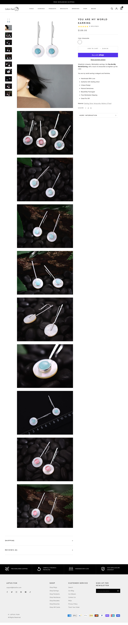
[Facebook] (85, 108)
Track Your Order (74, 607)
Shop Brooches (55, 604)
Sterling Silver (88, 103)
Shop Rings (53, 587)
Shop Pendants (55, 594)
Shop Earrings (54, 591)
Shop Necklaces (55, 597)
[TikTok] (30, 592)
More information (88, 115)
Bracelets (64, 8)
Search (70, 587)
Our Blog (71, 591)
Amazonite (97, 103)
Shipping (9, 541)
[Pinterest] (91, 108)
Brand (93, 8)
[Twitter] (88, 108)
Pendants (52, 8)
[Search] (112, 8)
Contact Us (72, 597)
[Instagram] (16, 592)
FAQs (70, 600)
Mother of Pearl (106, 103)
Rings (32, 8)
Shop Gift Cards (55, 607)
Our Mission (72, 594)
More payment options (98, 59)
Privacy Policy (73, 604)
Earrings (41, 8)
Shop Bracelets (55, 600)
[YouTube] (25, 592)
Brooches (75, 8)
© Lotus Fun (14, 614)
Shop (85, 8)
